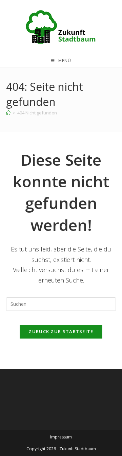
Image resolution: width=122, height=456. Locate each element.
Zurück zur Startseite (60, 331)
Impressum (61, 437)
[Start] (8, 113)
